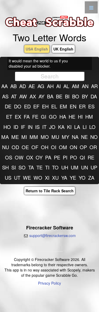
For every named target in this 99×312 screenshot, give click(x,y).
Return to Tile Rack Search (50, 190)
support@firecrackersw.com (52, 235)
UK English (63, 49)
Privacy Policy (49, 283)
